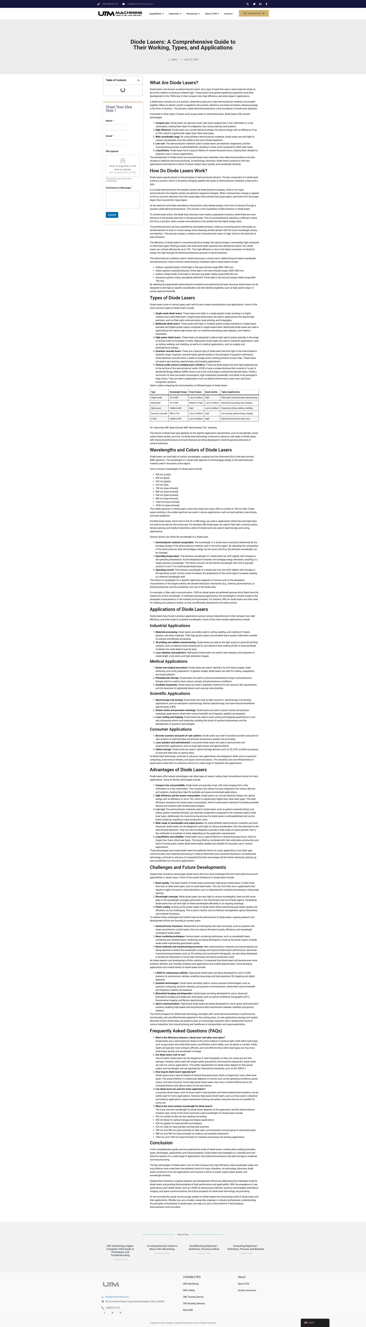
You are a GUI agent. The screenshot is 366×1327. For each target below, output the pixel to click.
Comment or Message (119, 187)
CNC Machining (191, 1283)
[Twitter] (112, 1313)
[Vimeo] (120, 1313)
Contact (228, 13)
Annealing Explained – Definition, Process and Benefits (245, 1247)
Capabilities (155, 13)
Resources (192, 13)
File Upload (112, 151)
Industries (174, 13)
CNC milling (189, 1290)
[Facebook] (105, 1313)
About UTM (211, 13)
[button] (247, 4)
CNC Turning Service (193, 1297)
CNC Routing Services (194, 1303)
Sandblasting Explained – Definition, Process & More (204, 1247)
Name (110, 120)
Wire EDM (188, 1310)
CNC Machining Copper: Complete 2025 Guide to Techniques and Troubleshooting (120, 1250)
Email (110, 136)
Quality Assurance (247, 1290)
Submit (112, 214)
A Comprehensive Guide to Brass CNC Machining (162, 1247)
